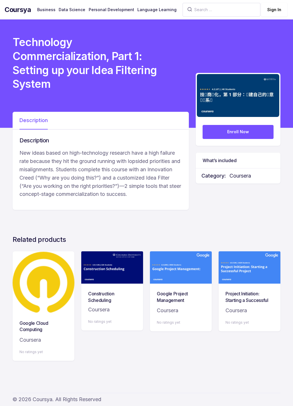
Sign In (274, 9)
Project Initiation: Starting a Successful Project (246, 300)
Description (33, 120)
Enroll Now (238, 131)
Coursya (18, 9)
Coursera (240, 176)
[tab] (33, 121)
